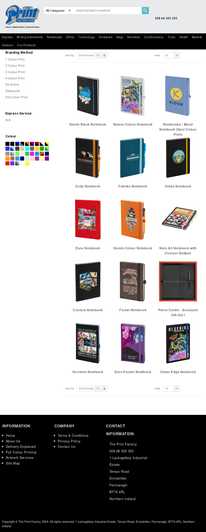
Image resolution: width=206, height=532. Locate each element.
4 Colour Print (15, 78)
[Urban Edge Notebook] (178, 343)
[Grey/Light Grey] (12, 154)
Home (10, 435)
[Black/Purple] (32, 144)
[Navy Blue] (47, 154)
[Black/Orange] (27, 144)
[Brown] (17, 149)
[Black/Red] (37, 144)
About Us (13, 440)
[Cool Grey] (22, 149)
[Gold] (37, 149)
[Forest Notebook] (133, 281)
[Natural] (42, 154)
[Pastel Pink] (32, 159)
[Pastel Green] (27, 159)
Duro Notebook (87, 248)
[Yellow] (27, 163)
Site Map (13, 463)
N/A (8, 120)
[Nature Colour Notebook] (133, 95)
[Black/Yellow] (47, 144)
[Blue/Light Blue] (12, 149)
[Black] (7, 144)
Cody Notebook (88, 186)
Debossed (12, 91)
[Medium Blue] (37, 154)
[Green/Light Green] (47, 149)
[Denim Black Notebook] (88, 95)
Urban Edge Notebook (178, 371)
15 (166, 55)
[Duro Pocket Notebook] (133, 343)
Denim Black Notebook (87, 124)
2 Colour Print (15, 65)
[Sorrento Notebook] (88, 343)
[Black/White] (42, 144)
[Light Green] (17, 154)
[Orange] (7, 159)
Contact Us (67, 446)
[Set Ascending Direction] (104, 55)
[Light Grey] (22, 154)
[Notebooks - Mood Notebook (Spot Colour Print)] (178, 95)
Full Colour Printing (21, 451)
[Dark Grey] (32, 149)
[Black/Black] (12, 144)
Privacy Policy (69, 440)
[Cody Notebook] (88, 157)
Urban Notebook (178, 186)
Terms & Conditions (73, 435)
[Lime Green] (27, 154)
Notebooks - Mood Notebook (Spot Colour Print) (178, 129)
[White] (22, 163)
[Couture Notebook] (88, 281)
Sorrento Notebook (87, 371)
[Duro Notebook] (88, 219)
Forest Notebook (132, 310)
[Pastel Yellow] (42, 159)
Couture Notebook (88, 310)
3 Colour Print (15, 72)
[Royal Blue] (12, 163)
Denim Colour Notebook (132, 248)
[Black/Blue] (17, 144)
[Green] (42, 149)
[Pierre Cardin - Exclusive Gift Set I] (178, 281)
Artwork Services (20, 457)
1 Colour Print (15, 59)
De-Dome (12, 84)
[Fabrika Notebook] (133, 157)
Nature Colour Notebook (133, 124)
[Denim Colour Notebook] (133, 219)
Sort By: (70, 55)
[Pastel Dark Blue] (22, 159)
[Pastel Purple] (37, 159)
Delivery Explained (21, 446)
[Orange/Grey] (12, 159)
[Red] (7, 163)
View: (157, 55)
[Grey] (7, 154)
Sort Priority (86, 55)
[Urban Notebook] (178, 157)
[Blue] (7, 149)
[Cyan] (27, 149)
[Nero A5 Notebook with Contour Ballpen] (178, 219)
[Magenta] (32, 154)
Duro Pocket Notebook (132, 371)
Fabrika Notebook (132, 186)
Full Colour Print (16, 97)
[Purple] (47, 159)
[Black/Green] (22, 144)
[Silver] (17, 163)
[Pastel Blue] (17, 159)
